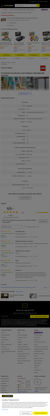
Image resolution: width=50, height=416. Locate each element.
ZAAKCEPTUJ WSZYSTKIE (40, 413)
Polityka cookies (5, 409)
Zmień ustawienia (26, 413)
